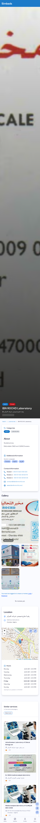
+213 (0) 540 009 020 (20, 472)
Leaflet (19, 659)
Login (29, 593)
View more (8, 713)
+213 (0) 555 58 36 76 (20, 475)
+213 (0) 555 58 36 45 (20, 478)
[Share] (37, 808)
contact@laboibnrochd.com (16, 482)
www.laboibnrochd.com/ (15, 485)
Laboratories (11, 421)
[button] (20, 641)
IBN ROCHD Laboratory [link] (24, 421)
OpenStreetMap (27, 659)
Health (4, 421)
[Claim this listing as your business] (37, 812)
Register (4, 596)
